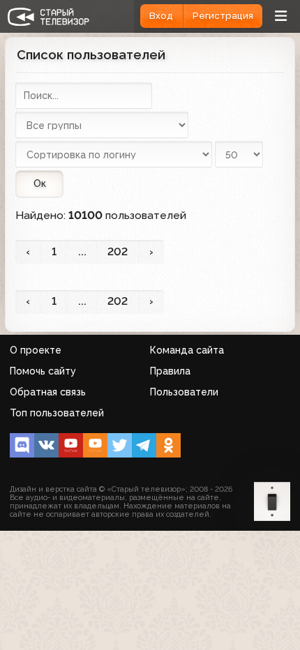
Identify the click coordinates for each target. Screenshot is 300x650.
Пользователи (184, 392)
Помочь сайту (43, 371)
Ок (39, 183)
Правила (170, 371)
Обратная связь (48, 392)
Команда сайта (187, 350)
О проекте (35, 350)
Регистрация (223, 15)
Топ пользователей (57, 412)
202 (117, 251)
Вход (161, 15)
